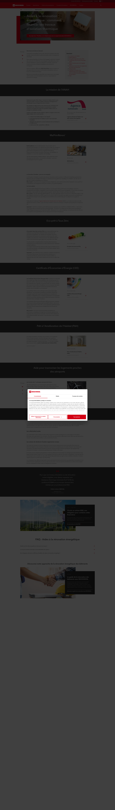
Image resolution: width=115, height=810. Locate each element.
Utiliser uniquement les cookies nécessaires (38, 417)
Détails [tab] (57, 396)
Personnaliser (57, 417)
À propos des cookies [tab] (77, 396)
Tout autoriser (76, 417)
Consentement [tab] (37, 396)
